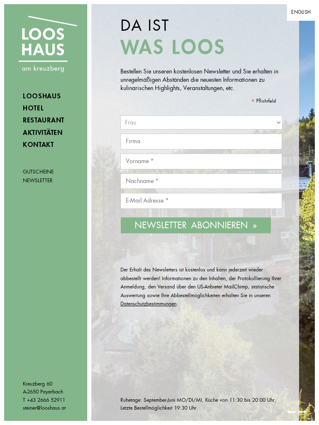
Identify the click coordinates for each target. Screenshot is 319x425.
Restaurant (43, 120)
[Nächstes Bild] (291, 412)
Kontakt (38, 145)
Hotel (33, 108)
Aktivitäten (43, 132)
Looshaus (48, 45)
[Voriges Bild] (302, 412)
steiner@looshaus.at (44, 408)
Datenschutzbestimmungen (148, 303)
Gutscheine (38, 172)
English (301, 12)
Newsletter (38, 180)
